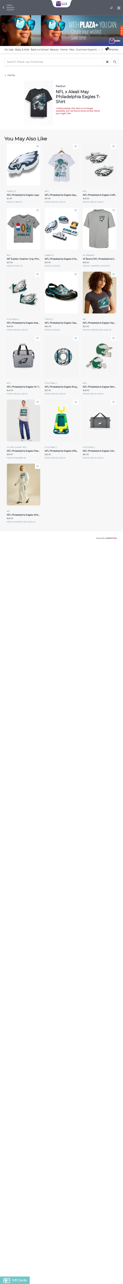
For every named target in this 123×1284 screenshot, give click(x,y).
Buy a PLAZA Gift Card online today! (88, 663)
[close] (116, 602)
